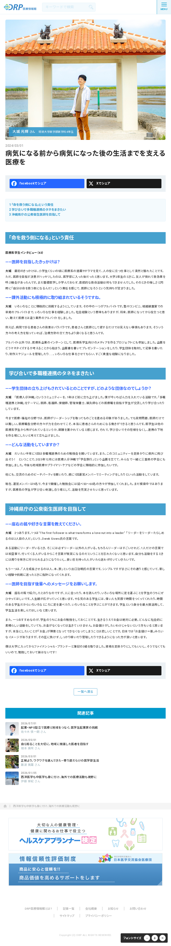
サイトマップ (66, 915)
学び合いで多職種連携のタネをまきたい (37, 209)
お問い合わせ (138, 908)
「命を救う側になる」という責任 (31, 204)
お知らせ (113, 908)
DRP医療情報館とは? (38, 908)
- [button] (147, 938)
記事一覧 (68, 908)
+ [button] (154, 938)
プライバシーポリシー (98, 915)
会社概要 (91, 908)
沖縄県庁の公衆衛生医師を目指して (34, 214)
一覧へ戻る (85, 691)
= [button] (162, 938)
